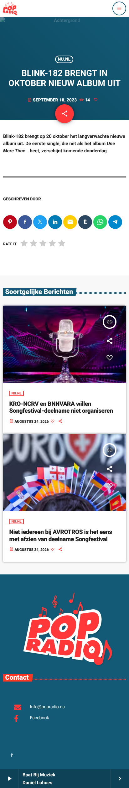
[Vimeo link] (10, 8)
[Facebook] (11, 755)
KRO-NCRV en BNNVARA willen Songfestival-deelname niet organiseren (61, 407)
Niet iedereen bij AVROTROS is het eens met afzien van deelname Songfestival (60, 535)
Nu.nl (64, 59)
